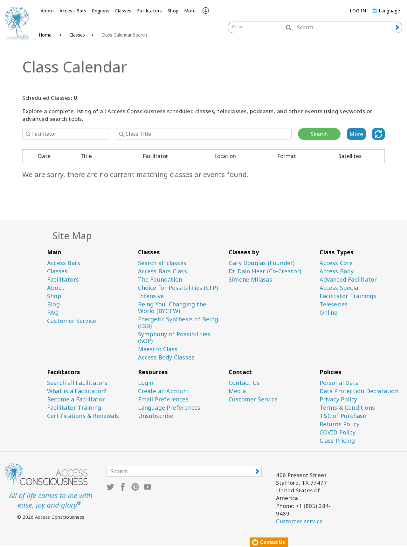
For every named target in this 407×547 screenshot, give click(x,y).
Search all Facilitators (77, 382)
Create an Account (164, 391)
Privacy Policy (338, 399)
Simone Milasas (250, 279)
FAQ (53, 312)
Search (319, 134)
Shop (173, 11)
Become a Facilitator (76, 399)
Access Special (340, 287)
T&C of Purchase (343, 416)
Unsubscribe (156, 416)
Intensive (151, 296)
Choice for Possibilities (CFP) (178, 287)
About (47, 11)
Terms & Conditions (347, 407)
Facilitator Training (74, 407)
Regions (101, 11)
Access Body (337, 271)
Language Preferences (169, 407)
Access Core (336, 263)
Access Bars (72, 11)
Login (146, 382)
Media (237, 391)
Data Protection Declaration (359, 391)
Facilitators (149, 11)
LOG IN (358, 11)
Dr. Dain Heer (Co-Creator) (265, 271)
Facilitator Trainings (348, 296)
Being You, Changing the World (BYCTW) (172, 307)
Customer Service (71, 321)
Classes (123, 11)
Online (329, 312)
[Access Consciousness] (17, 22)
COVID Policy (337, 432)
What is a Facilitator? (76, 391)
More (190, 11)
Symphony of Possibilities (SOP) (174, 337)
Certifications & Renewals (83, 416)
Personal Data (339, 382)
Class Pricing (337, 440)
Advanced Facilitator (348, 279)
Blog (53, 304)
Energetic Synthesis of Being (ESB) (178, 322)
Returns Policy (340, 424)
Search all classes (162, 263)
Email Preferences (163, 399)
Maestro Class (158, 349)
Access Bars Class (162, 271)
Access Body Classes (166, 357)
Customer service (299, 521)
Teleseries (334, 304)
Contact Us (244, 382)
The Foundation (160, 279)
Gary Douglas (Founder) (261, 263)
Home (45, 35)
